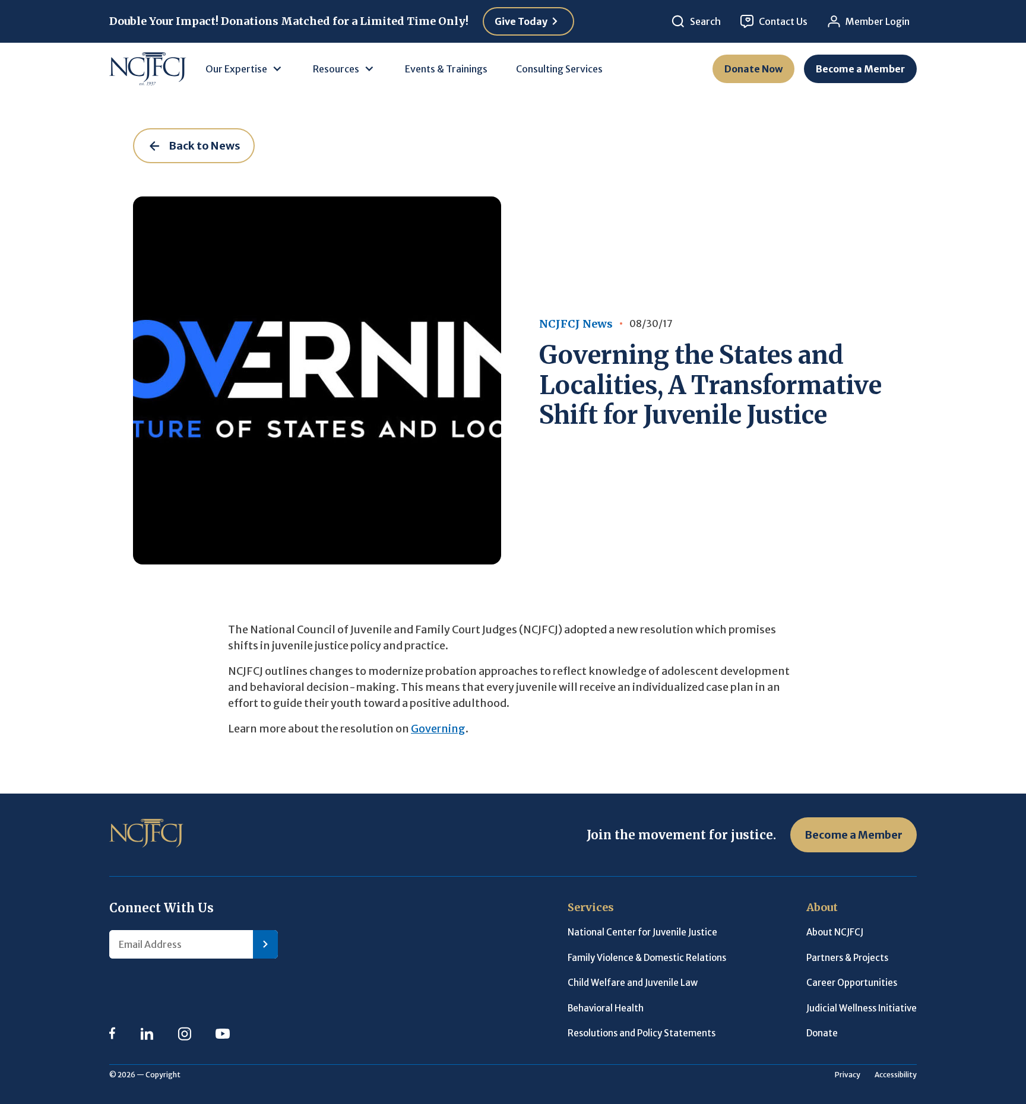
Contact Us (783, 21)
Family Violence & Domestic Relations (647, 957)
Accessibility (896, 1074)
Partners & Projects (847, 957)
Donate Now (753, 69)
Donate (822, 1033)
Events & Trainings (446, 69)
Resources (336, 69)
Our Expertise (236, 69)
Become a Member (860, 69)
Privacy (847, 1074)
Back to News (204, 146)
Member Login (878, 21)
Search (705, 21)
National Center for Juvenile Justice (642, 932)
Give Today (521, 21)
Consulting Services (559, 69)
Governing (438, 728)
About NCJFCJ (834, 932)
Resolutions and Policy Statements (641, 1033)
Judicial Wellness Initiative (861, 1008)
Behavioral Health (606, 1008)
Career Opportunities (851, 982)
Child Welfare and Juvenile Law (633, 982)
